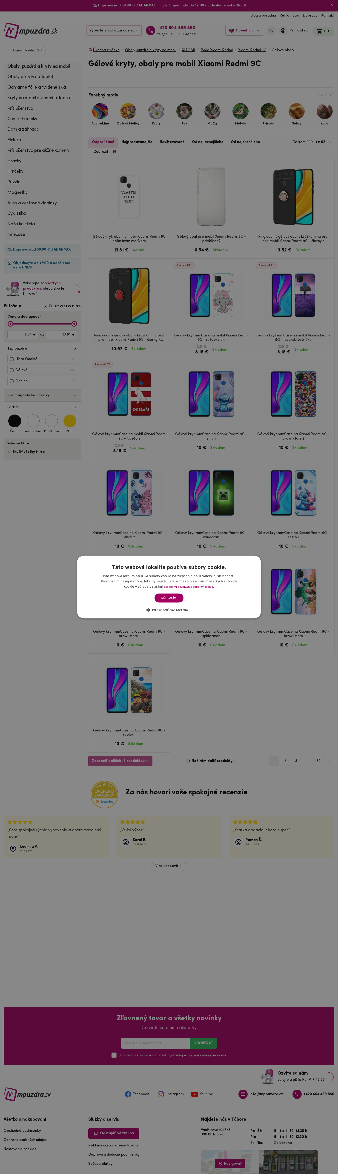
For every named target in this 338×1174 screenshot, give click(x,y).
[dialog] (169, 587)
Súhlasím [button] (168, 598)
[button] (169, 609)
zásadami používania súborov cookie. (189, 587)
